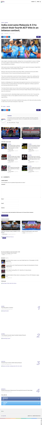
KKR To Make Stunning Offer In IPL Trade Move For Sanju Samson (13, 169)
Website (3, 207)
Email (2, 203)
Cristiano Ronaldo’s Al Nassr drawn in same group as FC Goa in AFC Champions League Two (34, 147)
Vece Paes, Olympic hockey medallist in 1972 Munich (10, 232)
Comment (3, 184)
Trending (6, 22)
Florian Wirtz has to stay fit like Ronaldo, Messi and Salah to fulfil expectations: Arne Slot (34, 158)
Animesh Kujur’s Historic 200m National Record (11, 362)
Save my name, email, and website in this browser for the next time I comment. (17, 212)
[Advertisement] (21, 11)
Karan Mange (11, 150)
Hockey (2, 22)
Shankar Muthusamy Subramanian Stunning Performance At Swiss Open (16, 390)
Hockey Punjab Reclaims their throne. (30, 231)
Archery (2, 306)
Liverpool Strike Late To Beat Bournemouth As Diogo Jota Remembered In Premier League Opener (14, 158)
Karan (3, 254)
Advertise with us (36, 415)
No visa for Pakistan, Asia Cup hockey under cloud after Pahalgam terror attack (10, 252)
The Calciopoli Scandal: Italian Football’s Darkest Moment (13, 335)
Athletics (3, 361)
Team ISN (6, 33)
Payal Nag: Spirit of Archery (7, 307)
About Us (30, 415)
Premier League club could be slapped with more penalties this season (34, 169)
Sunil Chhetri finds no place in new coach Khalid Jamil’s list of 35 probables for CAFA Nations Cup (14, 147)
